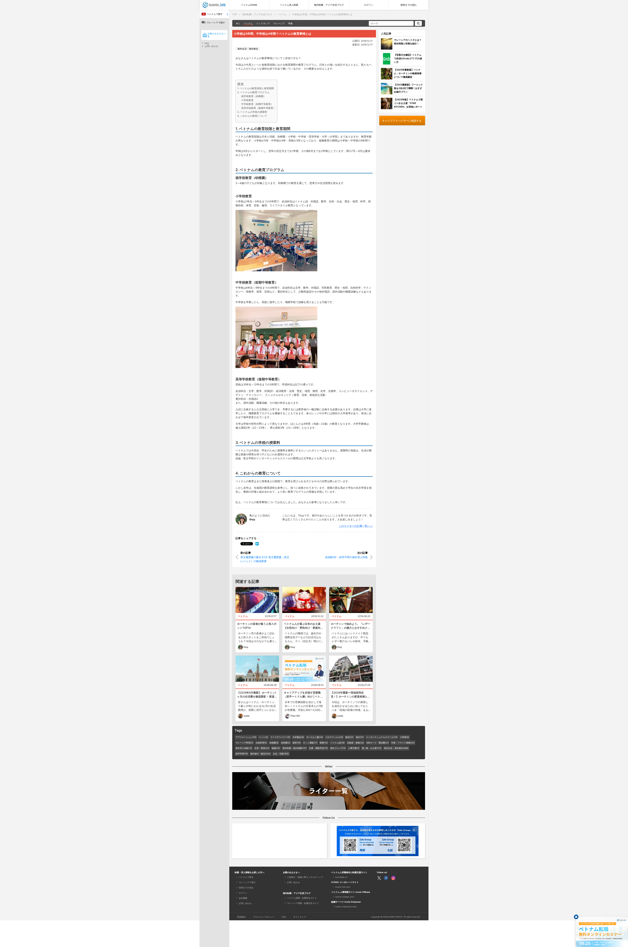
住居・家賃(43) (261, 748)
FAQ (207, 43)
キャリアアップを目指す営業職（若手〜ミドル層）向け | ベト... (303, 694)
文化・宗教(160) (281, 753)
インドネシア (263, 23)
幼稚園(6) (274, 742)
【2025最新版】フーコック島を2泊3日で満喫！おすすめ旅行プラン (408, 88)
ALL (238, 23)
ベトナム (248, 23)
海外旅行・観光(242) (260, 753)
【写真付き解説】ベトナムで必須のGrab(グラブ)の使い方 (408, 58)
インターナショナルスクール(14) (382, 737)
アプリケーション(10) (246, 737)
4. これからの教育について (252, 115)
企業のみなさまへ (216, 33)
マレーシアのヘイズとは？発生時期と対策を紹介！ (407, 41)
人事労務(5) (353, 748)
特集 (290, 23)
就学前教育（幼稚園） (253, 96)
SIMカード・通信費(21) (377, 742)
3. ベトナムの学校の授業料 (252, 111)
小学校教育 (247, 100)
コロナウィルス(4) (334, 737)
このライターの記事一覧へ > (356, 526)
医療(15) (324, 742)
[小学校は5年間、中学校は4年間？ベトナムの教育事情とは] (257, 543)
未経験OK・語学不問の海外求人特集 (346, 557)
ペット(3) (263, 737)
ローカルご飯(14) (314, 737)
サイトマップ (299, 917)
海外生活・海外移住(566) (396, 748)
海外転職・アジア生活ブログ (329, 4)
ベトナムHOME (249, 4)
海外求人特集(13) (244, 748)
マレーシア (279, 23)
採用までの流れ (409, 4)
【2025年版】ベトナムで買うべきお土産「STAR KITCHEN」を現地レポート (408, 103)
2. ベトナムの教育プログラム (253, 92)
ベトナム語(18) (337, 742)
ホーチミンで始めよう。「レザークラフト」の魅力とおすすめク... (350, 625)
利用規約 (241, 917)
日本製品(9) (298, 737)
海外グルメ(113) (338, 748)
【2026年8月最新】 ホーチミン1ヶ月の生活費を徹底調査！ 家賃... (257, 694)
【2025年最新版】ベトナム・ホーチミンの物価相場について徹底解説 (407, 73)
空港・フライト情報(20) (403, 742)
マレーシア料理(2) (244, 742)
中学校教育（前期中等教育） (257, 104)
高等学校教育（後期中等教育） (258, 108)
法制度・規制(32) (355, 742)
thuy (252, 519)
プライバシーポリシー (263, 917)
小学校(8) (404, 737)
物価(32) (276, 748)
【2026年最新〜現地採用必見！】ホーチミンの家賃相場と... (350, 694)
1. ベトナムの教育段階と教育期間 (255, 88)
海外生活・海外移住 (247, 48)
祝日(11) (360, 737)
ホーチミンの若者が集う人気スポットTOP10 (256, 625)
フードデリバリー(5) (280, 737)
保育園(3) (285, 742)
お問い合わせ (211, 46)
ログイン (368, 4)
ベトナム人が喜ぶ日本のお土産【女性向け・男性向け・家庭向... (303, 625)
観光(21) (349, 737)
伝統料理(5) (261, 742)
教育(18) (297, 742)
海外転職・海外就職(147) (294, 748)
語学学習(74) (242, 753)
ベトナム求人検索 (289, 4)
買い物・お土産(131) (372, 748)
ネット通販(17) (310, 742)
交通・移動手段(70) (318, 748)
